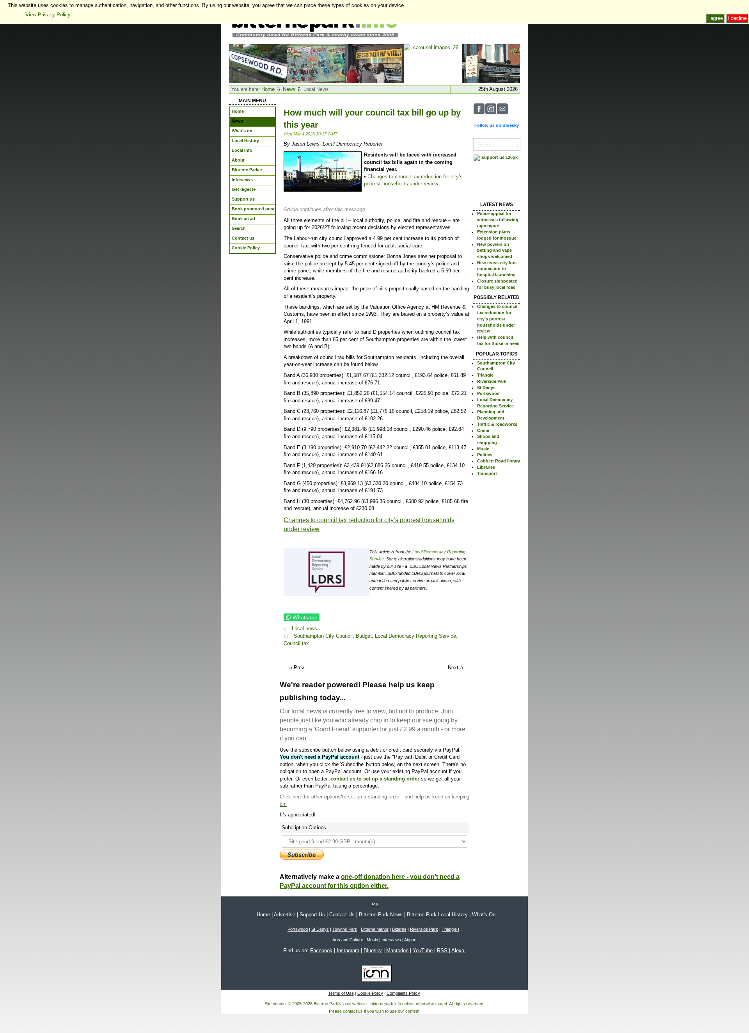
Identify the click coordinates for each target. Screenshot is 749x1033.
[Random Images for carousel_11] (491, 63)
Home (268, 89)
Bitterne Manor (375, 929)
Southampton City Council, (325, 636)
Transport (487, 473)
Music (483, 448)
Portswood (488, 393)
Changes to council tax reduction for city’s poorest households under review (497, 318)
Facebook (321, 950)
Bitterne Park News (381, 914)
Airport (410, 939)
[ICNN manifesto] (375, 975)
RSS (443, 950)
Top (374, 904)
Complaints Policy (403, 993)
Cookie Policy (370, 993)
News (289, 89)
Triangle (485, 375)
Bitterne (399, 929)
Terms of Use (341, 993)
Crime (483, 430)
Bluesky (373, 950)
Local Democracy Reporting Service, (416, 636)
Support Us (312, 914)
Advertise (285, 914)
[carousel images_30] (258, 63)
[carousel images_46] (316, 63)
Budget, (365, 636)
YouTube (423, 950)
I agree (715, 18)
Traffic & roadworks (497, 424)
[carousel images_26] (433, 63)
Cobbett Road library (498, 461)
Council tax (296, 643)
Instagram (348, 950)
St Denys (486, 387)
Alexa (458, 950)
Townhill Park (344, 929)
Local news (304, 629)
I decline (737, 18)
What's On (483, 914)
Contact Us (342, 914)
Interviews (391, 939)
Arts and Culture (347, 939)
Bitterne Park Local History (437, 914)
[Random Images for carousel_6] (374, 63)
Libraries (486, 467)
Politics (484, 454)
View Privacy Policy (48, 15)
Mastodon (397, 950)
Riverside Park (491, 381)
